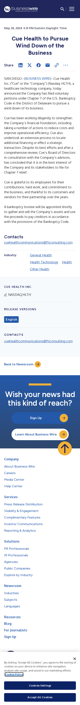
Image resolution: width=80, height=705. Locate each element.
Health (67, 262)
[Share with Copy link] (56, 65)
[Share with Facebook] (38, 65)
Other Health (39, 269)
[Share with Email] (47, 65)
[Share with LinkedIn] (20, 65)
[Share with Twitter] (29, 65)
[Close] (74, 659)
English (11, 319)
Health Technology (44, 262)
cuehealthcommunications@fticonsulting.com (38, 242)
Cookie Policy (14, 674)
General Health (41, 255)
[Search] (62, 9)
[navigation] (72, 9)
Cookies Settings (40, 685)
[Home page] (21, 9)
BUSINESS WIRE (37, 78)
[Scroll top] (65, 448)
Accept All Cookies (40, 697)
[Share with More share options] (65, 65)
